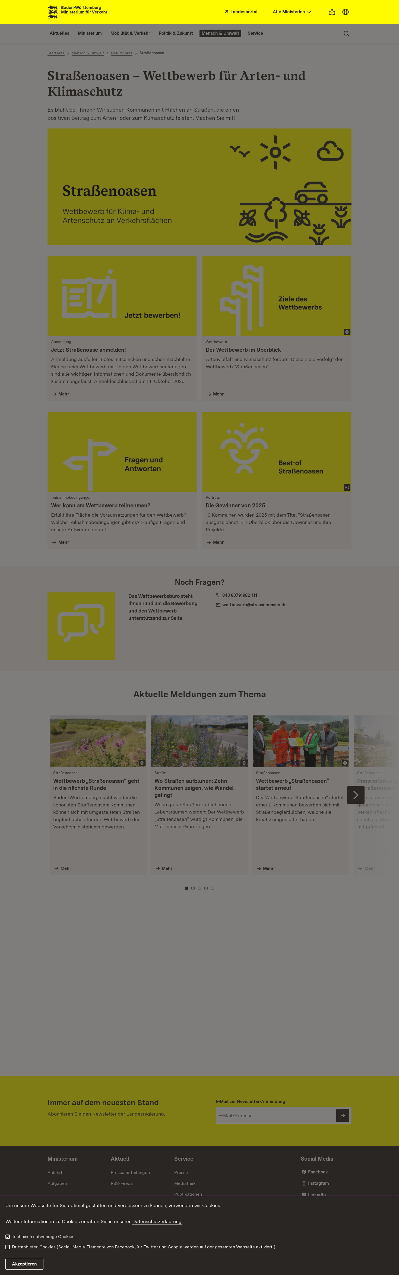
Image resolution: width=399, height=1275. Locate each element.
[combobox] (293, 12)
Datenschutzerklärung (157, 1221)
